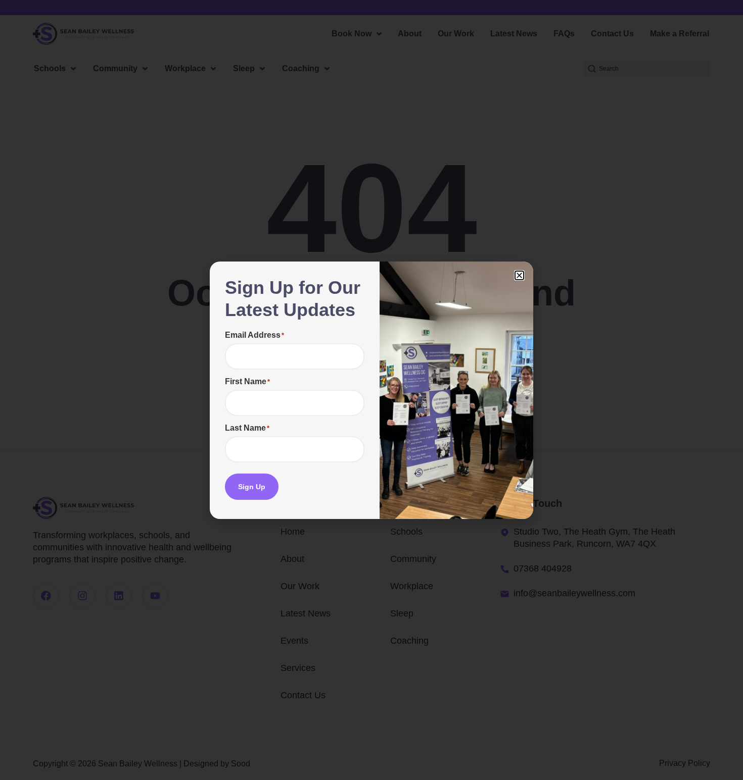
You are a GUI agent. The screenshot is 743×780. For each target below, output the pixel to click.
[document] (371, 390)
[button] (519, 275)
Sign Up (251, 487)
